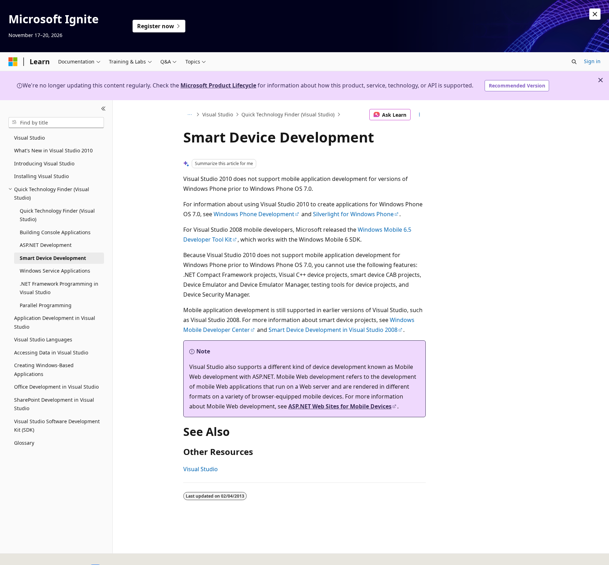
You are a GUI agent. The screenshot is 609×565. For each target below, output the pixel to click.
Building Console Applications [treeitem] (55, 232)
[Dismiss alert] (595, 14)
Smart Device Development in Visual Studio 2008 (333, 330)
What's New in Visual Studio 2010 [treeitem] (53, 150)
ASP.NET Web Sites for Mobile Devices (340, 406)
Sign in (592, 61)
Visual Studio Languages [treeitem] (43, 339)
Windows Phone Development (254, 214)
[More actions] (419, 114)
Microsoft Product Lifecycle (218, 85)
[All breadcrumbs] (189, 114)
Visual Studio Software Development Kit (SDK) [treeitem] (57, 425)
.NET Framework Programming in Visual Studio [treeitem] (59, 288)
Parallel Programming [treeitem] (46, 305)
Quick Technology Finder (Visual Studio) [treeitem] (57, 215)
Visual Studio (217, 114)
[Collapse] (103, 108)
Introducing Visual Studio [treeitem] (44, 163)
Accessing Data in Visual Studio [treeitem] (51, 352)
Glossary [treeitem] (24, 442)
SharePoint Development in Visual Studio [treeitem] (54, 404)
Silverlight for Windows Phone (353, 214)
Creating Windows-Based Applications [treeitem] (44, 369)
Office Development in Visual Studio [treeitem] (56, 386)
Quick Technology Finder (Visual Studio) (287, 114)
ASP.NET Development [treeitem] (46, 245)
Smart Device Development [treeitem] (53, 258)
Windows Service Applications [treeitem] (55, 270)
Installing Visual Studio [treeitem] (41, 176)
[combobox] (56, 122)
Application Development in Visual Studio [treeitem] (54, 322)
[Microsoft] (13, 61)
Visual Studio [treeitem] (29, 137)
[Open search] (574, 61)
